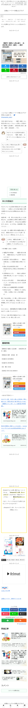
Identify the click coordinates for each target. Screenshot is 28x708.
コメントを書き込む (14, 690)
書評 (14, 559)
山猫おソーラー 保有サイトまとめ (11, 598)
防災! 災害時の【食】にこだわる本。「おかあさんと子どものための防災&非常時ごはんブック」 (14, 428)
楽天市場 (16, 332)
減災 (18, 559)
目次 (11, 189)
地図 (9, 559)
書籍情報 (13, 195)
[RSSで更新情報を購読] (20, 620)
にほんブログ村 (5, 590)
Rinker (19, 327)
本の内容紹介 (14, 192)
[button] (22, 70)
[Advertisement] (14, 96)
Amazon (16, 330)
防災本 (4, 559)
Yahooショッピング (19, 335)
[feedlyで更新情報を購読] (7, 620)
